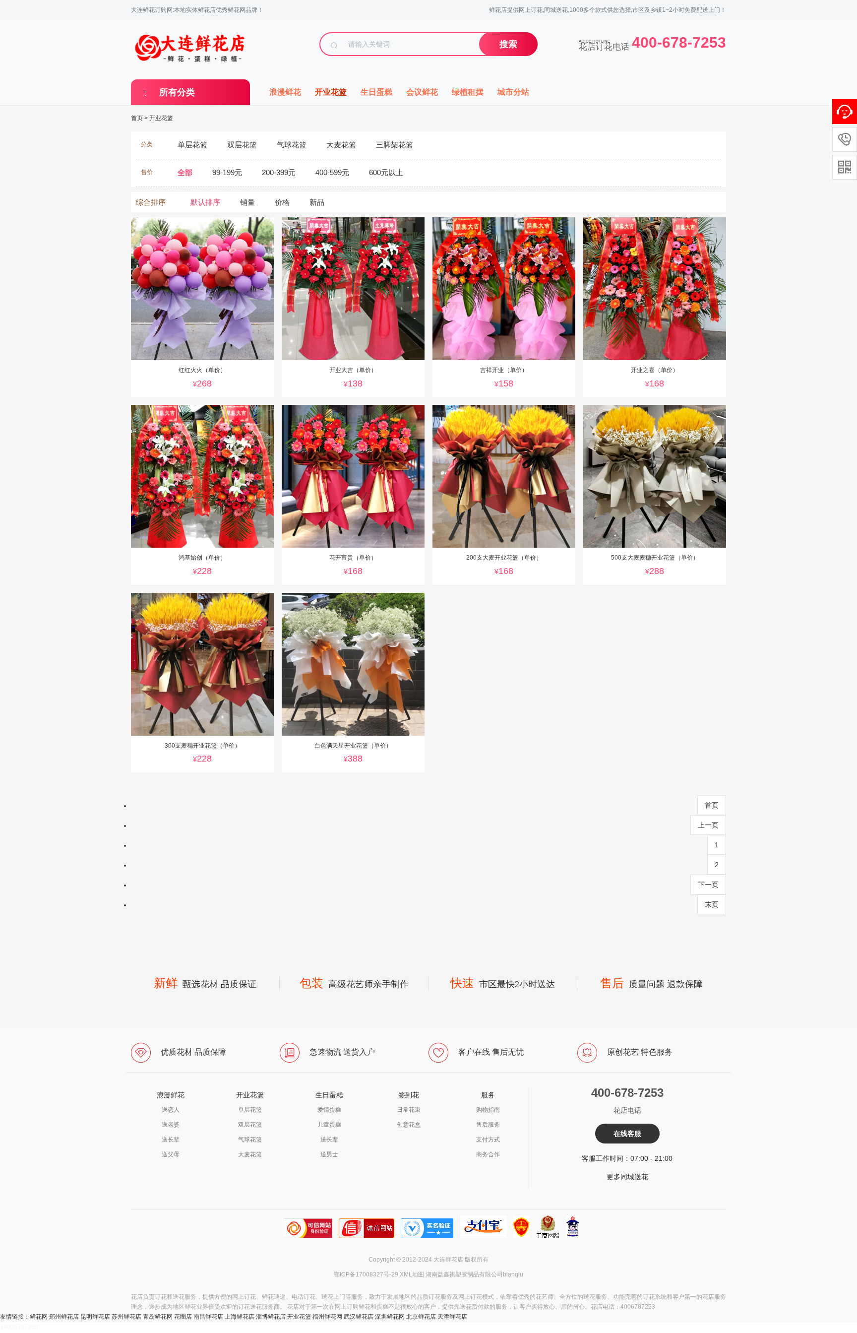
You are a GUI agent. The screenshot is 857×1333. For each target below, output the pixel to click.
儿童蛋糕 (329, 1124)
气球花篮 (250, 1139)
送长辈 (171, 1139)
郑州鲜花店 (64, 1316)
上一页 (708, 825)
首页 (137, 118)
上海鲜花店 (239, 1316)
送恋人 (171, 1109)
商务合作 (488, 1154)
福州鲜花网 (327, 1316)
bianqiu (513, 1274)
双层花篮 (250, 1124)
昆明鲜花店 (95, 1316)
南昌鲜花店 (208, 1316)
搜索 (508, 44)
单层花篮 (250, 1109)
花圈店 (183, 1316)
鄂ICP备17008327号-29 (366, 1274)
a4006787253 (19, 1327)
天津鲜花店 (452, 1316)
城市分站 (513, 92)
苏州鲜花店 (126, 1316)
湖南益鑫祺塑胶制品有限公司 (464, 1274)
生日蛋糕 (376, 92)
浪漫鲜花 (285, 92)
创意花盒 (409, 1124)
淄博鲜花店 (271, 1316)
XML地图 (412, 1274)
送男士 (329, 1154)
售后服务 (488, 1124)
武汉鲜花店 (358, 1316)
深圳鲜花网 (390, 1316)
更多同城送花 (627, 1177)
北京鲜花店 (421, 1316)
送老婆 (171, 1124)
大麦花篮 (250, 1154)
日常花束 (409, 1109)
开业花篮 (331, 92)
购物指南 (488, 1109)
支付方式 (488, 1139)
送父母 (171, 1154)
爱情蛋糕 (329, 1109)
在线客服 (627, 1134)
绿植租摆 (468, 92)
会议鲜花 (422, 92)
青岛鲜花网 (158, 1316)
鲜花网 (39, 1316)
